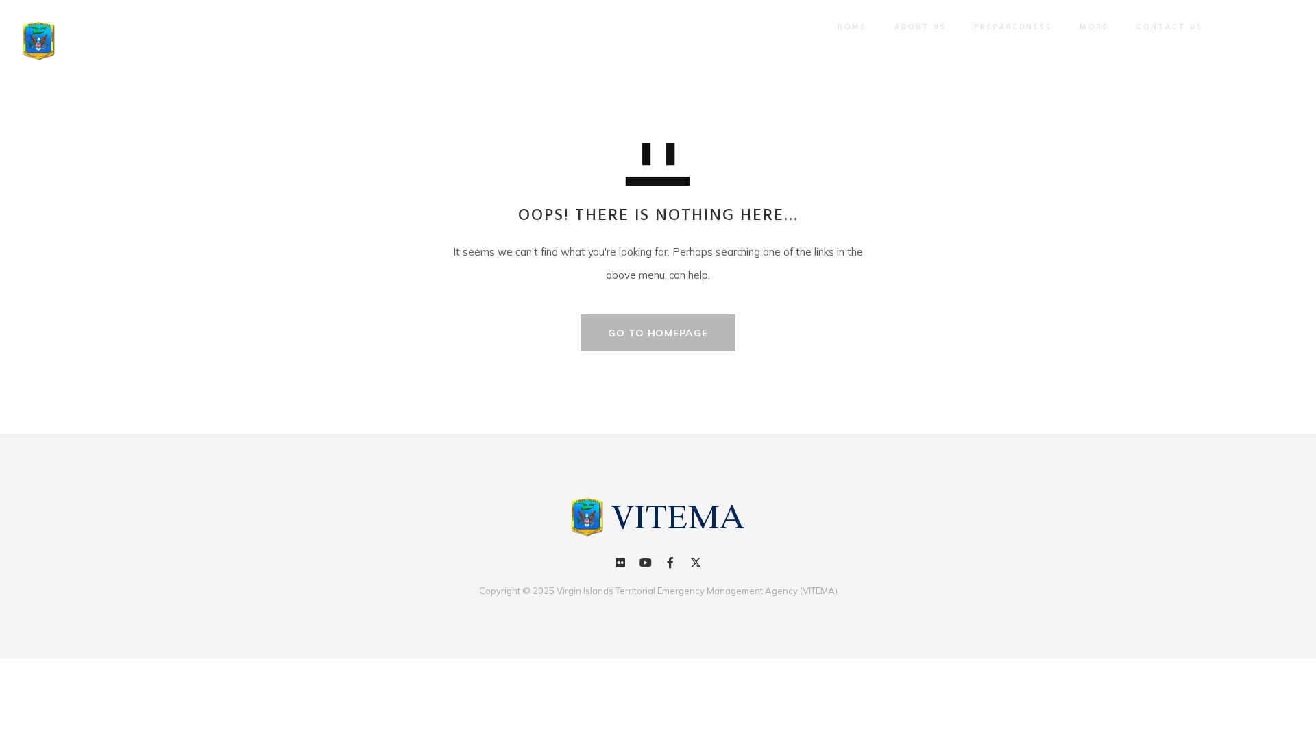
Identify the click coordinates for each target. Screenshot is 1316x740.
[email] (670, 562)
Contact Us (1169, 27)
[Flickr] (620, 562)
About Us (920, 27)
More (1094, 27)
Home (852, 27)
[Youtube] (645, 562)
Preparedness (1013, 27)
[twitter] (695, 562)
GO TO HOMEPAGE (658, 333)
